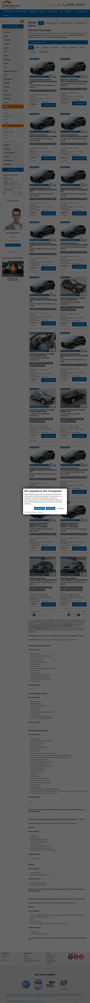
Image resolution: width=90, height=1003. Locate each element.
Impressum (41, 512)
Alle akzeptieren (39, 508)
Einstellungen (61, 508)
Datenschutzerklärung (30, 512)
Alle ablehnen (50, 508)
